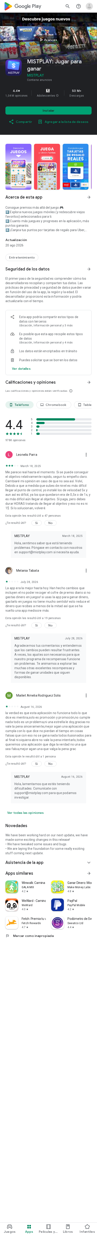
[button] (57, 95)
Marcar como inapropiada (29, 936)
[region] (48, 93)
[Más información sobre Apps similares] (88, 873)
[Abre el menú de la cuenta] (89, 6)
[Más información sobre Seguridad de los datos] (88, 269)
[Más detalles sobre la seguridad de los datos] (21, 368)
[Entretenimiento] (21, 257)
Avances (48, 39)
